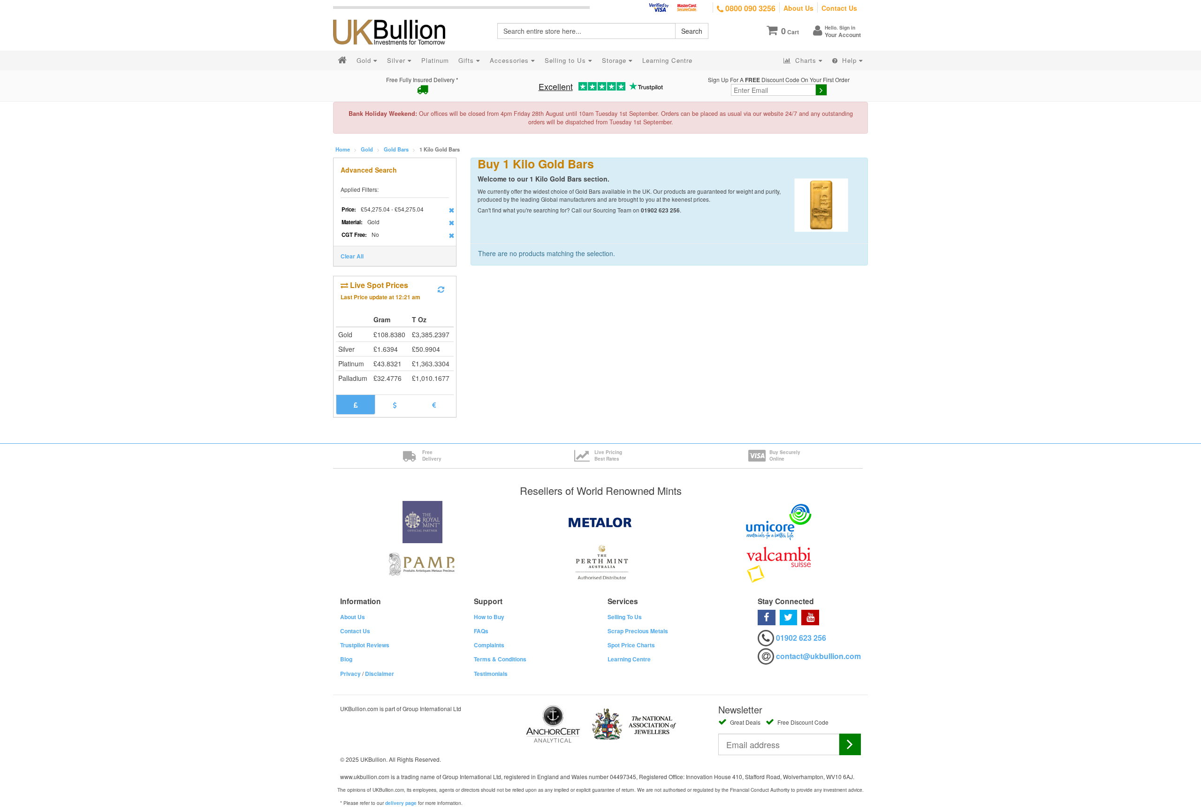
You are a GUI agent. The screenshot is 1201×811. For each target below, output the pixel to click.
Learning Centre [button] (667, 60)
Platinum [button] (435, 60)
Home (342, 149)
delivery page (401, 803)
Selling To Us (625, 617)
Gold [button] (365, 60)
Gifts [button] (467, 60)
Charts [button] (806, 60)
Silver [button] (397, 60)
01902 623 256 (801, 637)
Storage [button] (615, 60)
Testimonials (491, 673)
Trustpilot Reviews (364, 645)
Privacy (350, 673)
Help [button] (849, 60)
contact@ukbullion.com (818, 656)
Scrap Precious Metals (638, 631)
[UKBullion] (395, 17)
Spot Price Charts (631, 645)
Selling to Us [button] (566, 60)
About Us (798, 8)
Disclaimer (379, 673)
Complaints (489, 645)
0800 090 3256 (749, 8)
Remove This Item (451, 210)
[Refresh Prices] (441, 289)
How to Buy (489, 617)
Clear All (352, 256)
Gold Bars (396, 149)
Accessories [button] (510, 60)
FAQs (481, 631)
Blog (346, 659)
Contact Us (839, 8)
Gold (367, 149)
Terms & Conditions (500, 659)
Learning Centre (629, 659)
